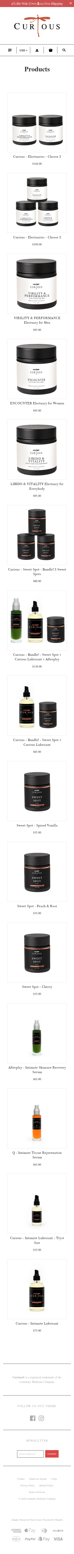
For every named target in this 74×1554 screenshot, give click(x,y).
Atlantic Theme (18, 1519)
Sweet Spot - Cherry (37, 987)
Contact (20, 1478)
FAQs (54, 1478)
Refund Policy (46, 1485)
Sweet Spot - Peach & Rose (37, 906)
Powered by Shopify (52, 1519)
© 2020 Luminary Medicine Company (37, 1498)
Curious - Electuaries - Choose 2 (37, 157)
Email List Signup (38, 1478)
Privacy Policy (28, 1485)
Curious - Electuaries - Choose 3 (37, 237)
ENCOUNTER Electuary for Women (37, 403)
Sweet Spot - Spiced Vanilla (37, 825)
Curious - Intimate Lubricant (37, 1323)
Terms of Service (37, 1492)
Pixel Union (35, 1519)
